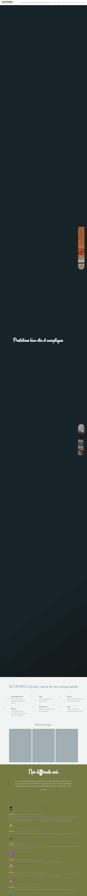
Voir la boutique (43, 757)
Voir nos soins (20, 757)
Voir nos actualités (67, 757)
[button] (43, 801)
